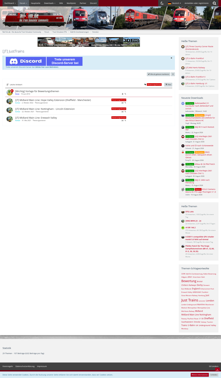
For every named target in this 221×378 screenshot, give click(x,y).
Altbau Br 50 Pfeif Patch (205, 164)
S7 (200, 319)
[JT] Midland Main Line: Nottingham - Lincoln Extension (45, 108)
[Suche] (214, 3)
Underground (204, 325)
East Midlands (186, 289)
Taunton (210, 322)
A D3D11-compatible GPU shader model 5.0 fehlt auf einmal (199, 238)
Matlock (184, 308)
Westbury (184, 329)
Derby (200, 285)
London (210, 300)
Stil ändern (213, 366)
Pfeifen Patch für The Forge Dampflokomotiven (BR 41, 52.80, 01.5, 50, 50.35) (199, 248)
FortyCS (188, 160)
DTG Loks (189, 211)
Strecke (197, 322)
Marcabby (189, 167)
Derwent (206, 285)
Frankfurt (205, 292)
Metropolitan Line (203, 308)
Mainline (201, 304)
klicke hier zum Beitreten (47, 67)
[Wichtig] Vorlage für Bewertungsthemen (37, 91)
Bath (203, 277)
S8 (202, 318)
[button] (174, 3)
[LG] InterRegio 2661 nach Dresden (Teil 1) (198, 172)
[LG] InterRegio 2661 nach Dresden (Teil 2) (198, 137)
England (196, 288)
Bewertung (188, 281)
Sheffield (209, 318)
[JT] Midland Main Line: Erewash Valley (36, 117)
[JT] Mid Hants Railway (195, 67)
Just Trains (189, 300)
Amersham (197, 277)
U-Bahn (191, 325)
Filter (169, 84)
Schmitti (188, 148)
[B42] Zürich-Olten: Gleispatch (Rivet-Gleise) (198, 155)
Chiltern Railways (188, 285)
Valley (213, 325)
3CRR (183, 274)
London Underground (189, 304)
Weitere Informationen (200, 375)
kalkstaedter (189, 111)
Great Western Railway (189, 295)
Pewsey (184, 319)
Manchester (209, 304)
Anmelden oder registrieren (197, 3)
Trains (184, 325)
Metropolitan (192, 308)
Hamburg (201, 295)
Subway (203, 322)
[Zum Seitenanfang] (217, 370)
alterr (189, 277)
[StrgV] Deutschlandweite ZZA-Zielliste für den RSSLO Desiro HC (200, 118)
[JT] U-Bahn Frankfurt (194, 58)
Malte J (187, 132)
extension (197, 292)
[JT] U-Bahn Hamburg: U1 (196, 83)
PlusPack (190, 319)
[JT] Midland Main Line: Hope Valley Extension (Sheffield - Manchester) (53, 100)
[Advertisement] (88, 134)
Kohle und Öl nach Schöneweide (199, 145)
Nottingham (205, 314)
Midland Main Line (190, 314)
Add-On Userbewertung (194, 274)
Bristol (199, 281)
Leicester (202, 301)
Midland (199, 311)
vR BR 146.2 (190, 227)
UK (197, 325)
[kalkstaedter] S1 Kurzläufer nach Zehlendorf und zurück (199, 106)
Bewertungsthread (118, 100)
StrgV (187, 123)
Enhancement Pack (207, 289)
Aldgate (184, 277)
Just (207, 295)
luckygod (188, 142)
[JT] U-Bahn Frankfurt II (195, 77)
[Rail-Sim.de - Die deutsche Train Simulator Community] (110, 19)
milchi (187, 195)
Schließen (214, 375)
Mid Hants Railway (187, 311)
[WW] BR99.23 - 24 (193, 221)
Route (196, 319)
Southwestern (187, 322)
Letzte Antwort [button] (16, 84)
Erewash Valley (186, 292)
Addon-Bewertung (209, 274)
